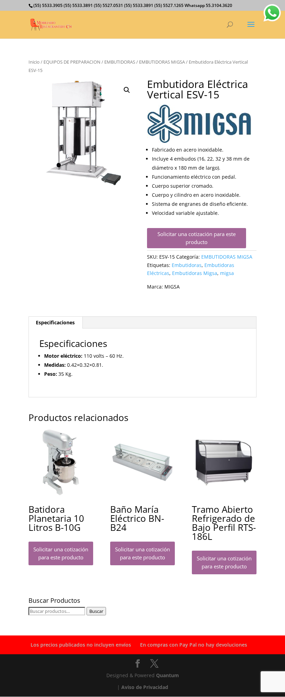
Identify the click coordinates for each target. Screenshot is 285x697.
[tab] (55, 323)
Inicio (34, 62)
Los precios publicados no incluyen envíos (81, 644)
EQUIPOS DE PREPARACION (71, 62)
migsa (227, 273)
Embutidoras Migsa (194, 273)
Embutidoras (187, 265)
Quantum (167, 675)
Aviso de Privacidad (144, 687)
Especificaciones (55, 322)
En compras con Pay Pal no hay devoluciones (193, 644)
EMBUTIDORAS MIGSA (162, 62)
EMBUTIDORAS (119, 62)
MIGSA (172, 286)
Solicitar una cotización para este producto (196, 237)
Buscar (96, 611)
